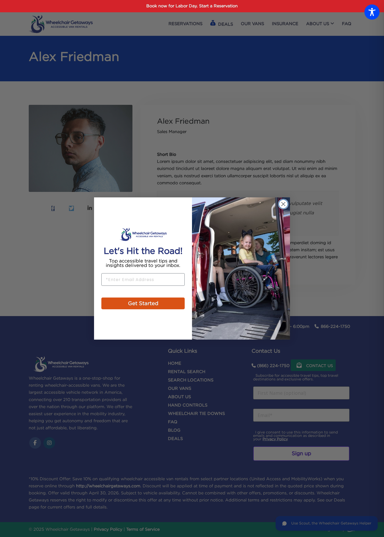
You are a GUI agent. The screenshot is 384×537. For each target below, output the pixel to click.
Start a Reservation (218, 6)
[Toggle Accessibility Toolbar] (372, 12)
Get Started (143, 303)
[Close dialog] (283, 204)
